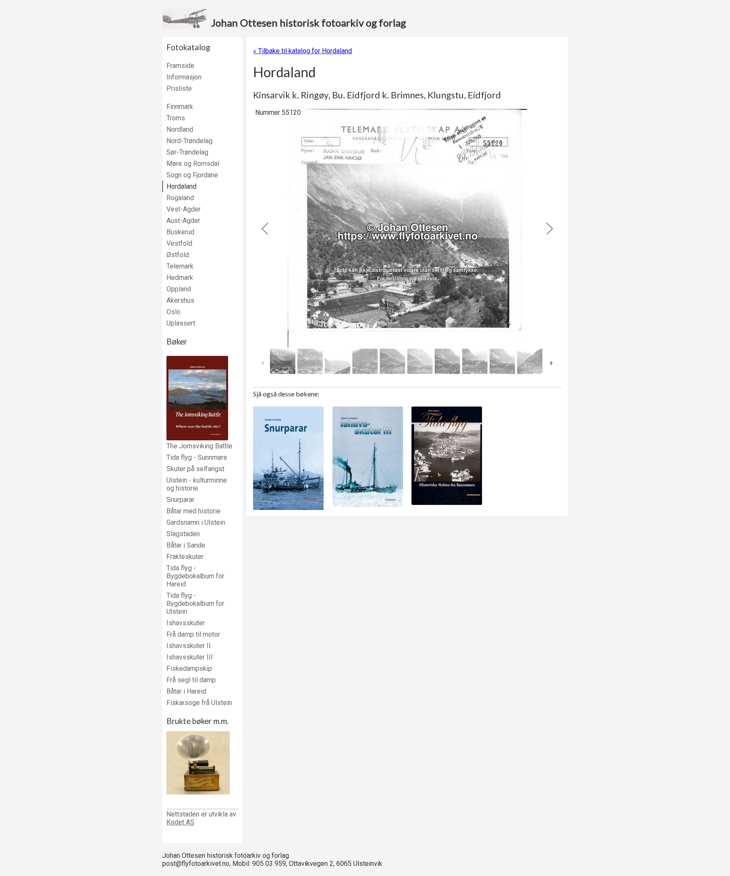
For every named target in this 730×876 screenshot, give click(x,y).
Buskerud (180, 232)
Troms (175, 118)
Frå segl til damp (191, 680)
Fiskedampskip (189, 668)
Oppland (178, 289)
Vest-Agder (183, 209)
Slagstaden (183, 534)
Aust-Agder (183, 221)
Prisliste (179, 88)
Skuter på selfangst (195, 469)
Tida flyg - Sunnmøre (196, 457)
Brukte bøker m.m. (197, 721)
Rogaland (180, 198)
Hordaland (181, 186)
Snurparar (180, 500)
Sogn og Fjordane (192, 175)
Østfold (177, 255)
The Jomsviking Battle (199, 446)
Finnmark (179, 107)
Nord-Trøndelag (189, 141)
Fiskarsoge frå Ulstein (199, 703)
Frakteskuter (185, 557)
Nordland (179, 129)
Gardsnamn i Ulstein (195, 522)
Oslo (173, 312)
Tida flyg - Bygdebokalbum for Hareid (195, 576)
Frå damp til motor (193, 634)
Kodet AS (180, 822)
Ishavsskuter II (188, 646)
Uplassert (180, 323)
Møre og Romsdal (192, 164)
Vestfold (179, 243)
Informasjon (184, 77)
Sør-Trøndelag (187, 152)
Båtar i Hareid (186, 691)
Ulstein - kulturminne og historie (196, 484)
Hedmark (179, 278)
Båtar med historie (193, 511)
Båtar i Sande (185, 545)
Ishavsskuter (185, 623)
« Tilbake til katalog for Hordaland (302, 51)
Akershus (180, 300)
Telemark (179, 266)
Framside (180, 66)
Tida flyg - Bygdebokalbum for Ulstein (195, 603)
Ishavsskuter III (189, 657)
